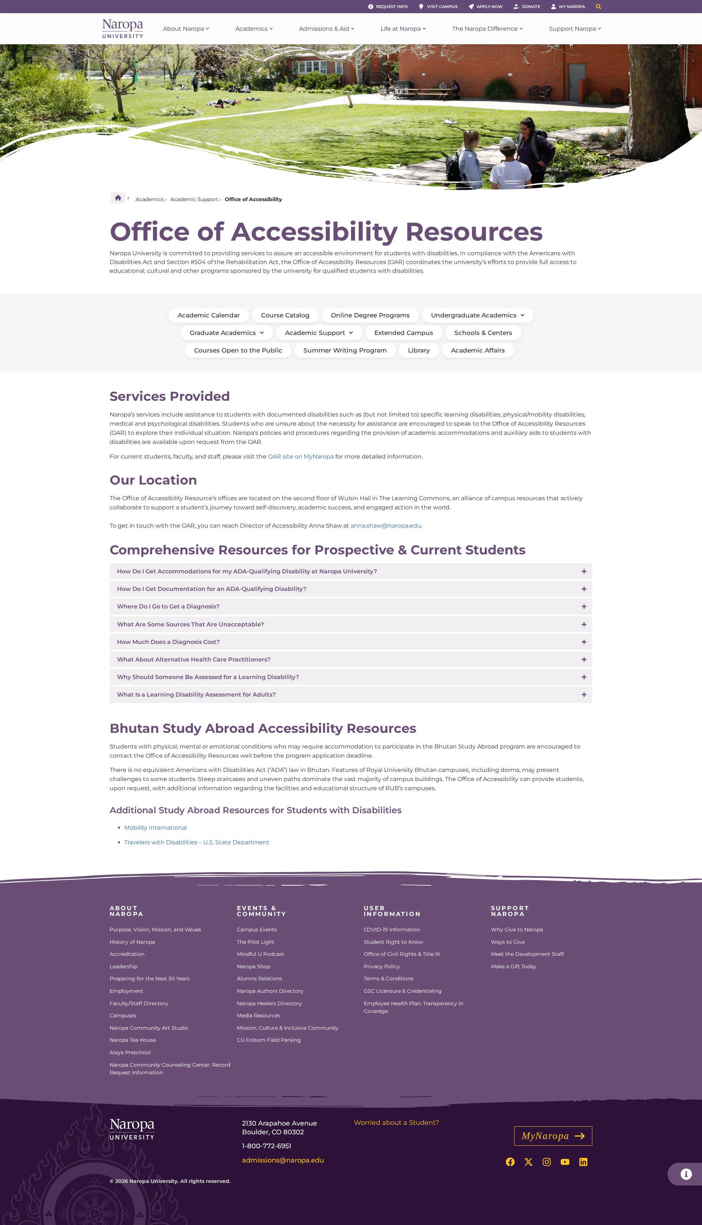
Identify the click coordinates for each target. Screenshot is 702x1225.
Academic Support (194, 199)
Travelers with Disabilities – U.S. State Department (196, 842)
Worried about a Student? (396, 1123)
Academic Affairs (478, 350)
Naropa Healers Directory (269, 1003)
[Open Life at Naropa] (424, 28)
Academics (150, 199)
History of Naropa (132, 942)
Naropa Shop (253, 966)
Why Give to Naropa (517, 929)
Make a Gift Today (513, 966)
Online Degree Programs (370, 315)
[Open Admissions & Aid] (352, 28)
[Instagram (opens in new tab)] (546, 1162)
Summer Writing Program (345, 350)
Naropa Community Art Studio (149, 1028)
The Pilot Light (256, 942)
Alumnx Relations (259, 978)
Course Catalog (285, 315)
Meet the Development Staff (527, 954)
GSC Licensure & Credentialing (403, 991)
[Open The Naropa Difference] (521, 28)
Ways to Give (508, 942)
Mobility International (155, 827)
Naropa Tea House (133, 1040)
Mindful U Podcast (260, 954)
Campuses (123, 1015)
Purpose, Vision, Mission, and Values (155, 929)
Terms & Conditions (389, 978)
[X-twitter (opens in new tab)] (528, 1162)
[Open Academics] (271, 28)
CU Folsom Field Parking (269, 1040)
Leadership (123, 966)
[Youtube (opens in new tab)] (565, 1162)
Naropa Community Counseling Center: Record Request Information (170, 1069)
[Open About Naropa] (207, 28)
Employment (126, 991)
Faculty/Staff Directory (139, 1003)
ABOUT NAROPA (127, 911)
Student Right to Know (393, 942)
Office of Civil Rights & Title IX (402, 954)
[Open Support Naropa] (599, 28)
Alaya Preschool (130, 1052)
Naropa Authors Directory (270, 991)
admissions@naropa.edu (283, 1160)
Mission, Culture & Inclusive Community (288, 1028)
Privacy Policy (382, 966)
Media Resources (258, 1015)
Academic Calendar (209, 315)
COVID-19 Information (392, 929)
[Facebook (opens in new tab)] (510, 1162)
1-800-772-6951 (266, 1146)
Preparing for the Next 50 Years (150, 978)
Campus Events (257, 929)
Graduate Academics (223, 332)
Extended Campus (403, 332)
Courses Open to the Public (238, 350)
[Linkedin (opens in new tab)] (583, 1162)
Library (419, 350)
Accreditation (127, 954)
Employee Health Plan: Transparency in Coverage (413, 1007)
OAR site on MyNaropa (301, 456)
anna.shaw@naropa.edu (386, 525)
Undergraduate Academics (474, 315)
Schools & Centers (483, 332)
